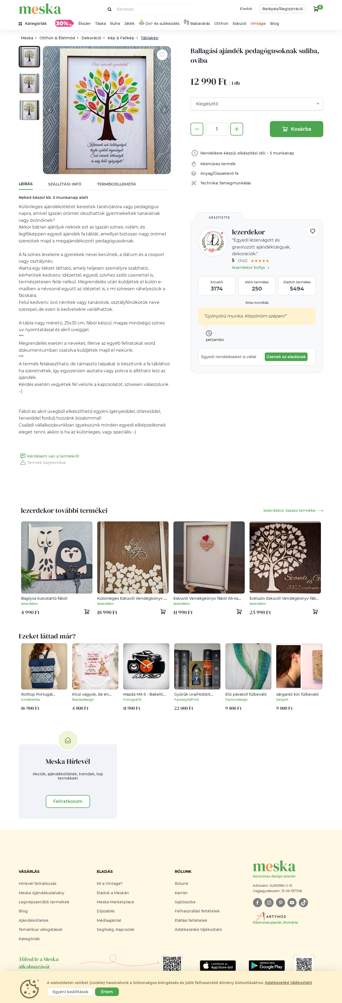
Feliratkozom (68, 801)
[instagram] (269, 902)
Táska (100, 23)
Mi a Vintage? (110, 883)
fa (236, 173)
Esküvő (239, 23)
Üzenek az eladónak (286, 356)
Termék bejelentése (46, 462)
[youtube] (292, 902)
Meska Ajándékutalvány (41, 892)
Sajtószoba (185, 902)
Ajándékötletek (34, 920)
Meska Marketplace (115, 902)
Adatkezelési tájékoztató (198, 929)
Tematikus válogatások (41, 929)
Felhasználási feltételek (197, 911)
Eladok (246, 8)
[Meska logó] (40, 8)
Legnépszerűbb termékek (44, 902)
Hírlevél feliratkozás (37, 883)
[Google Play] (218, 965)
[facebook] (257, 902)
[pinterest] (280, 902)
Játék (129, 23)
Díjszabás (106, 911)
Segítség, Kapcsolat (115, 929)
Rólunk (181, 883)
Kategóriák (29, 938)
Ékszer (84, 23)
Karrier (181, 892)
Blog (274, 23)
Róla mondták (257, 303)
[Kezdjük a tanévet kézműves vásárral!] (64, 23)
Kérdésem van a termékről (53, 456)
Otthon (221, 23)
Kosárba (301, 129)
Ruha (115, 23)
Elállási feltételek (191, 920)
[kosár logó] (316, 9)
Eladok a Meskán (113, 892)
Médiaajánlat (109, 920)
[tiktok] (303, 902)
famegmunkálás (235, 183)
